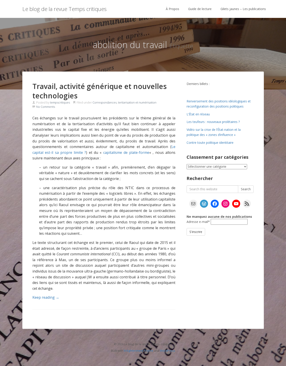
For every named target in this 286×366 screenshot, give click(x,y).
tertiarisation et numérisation (137, 102)
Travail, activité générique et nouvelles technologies (99, 90)
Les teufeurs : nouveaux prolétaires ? (213, 122)
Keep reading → (45, 297)
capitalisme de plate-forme (126, 152)
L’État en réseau (198, 114)
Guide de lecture (200, 9)
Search (246, 189)
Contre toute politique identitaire (210, 142)
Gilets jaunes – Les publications (243, 9)
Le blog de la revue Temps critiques (64, 9)
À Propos (172, 9)
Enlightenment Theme (138, 351)
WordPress (167, 351)
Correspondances (105, 102)
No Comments (45, 107)
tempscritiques (60, 102)
